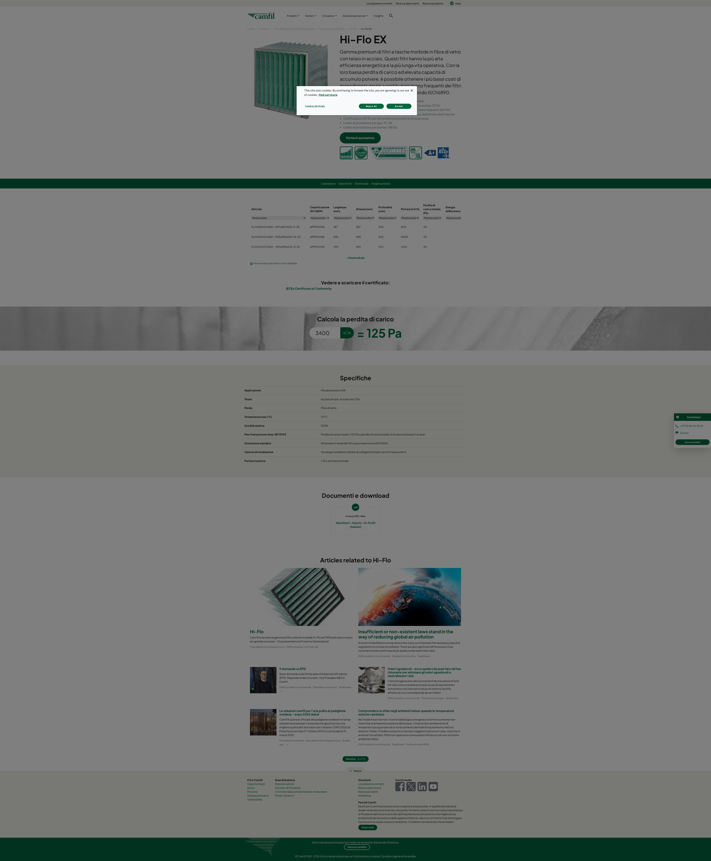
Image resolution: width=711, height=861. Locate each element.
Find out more (328, 95)
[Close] (412, 90)
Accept (399, 106)
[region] (357, 100)
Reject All (371, 106)
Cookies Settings (315, 106)
